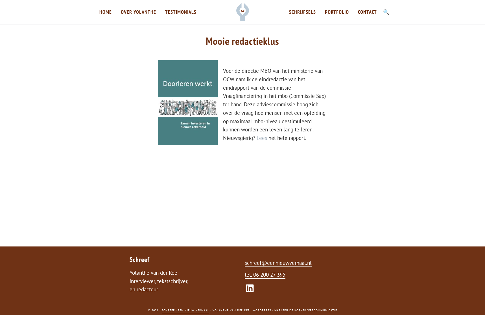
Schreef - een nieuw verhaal (185, 310)
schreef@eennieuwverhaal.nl (278, 262)
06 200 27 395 (269, 274)
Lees (262, 138)
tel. (249, 274)
